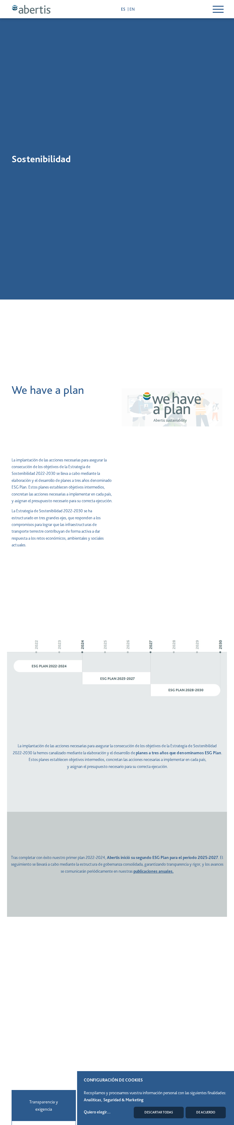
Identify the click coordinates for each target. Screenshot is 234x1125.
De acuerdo (205, 1112)
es (123, 9)
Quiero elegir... (97, 1111)
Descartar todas (158, 1112)
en (132, 9)
